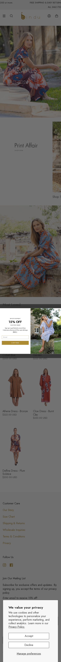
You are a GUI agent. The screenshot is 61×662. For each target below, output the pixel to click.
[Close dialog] (59, 310)
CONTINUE (15, 343)
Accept (29, 636)
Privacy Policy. (16, 627)
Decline (28, 645)
